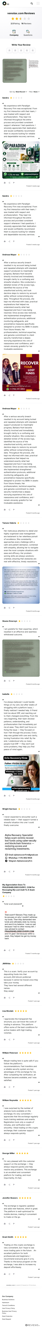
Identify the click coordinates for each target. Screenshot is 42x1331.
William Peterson (10, 1053)
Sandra (5, 98)
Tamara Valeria (9, 523)
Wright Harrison (9, 809)
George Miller (8, 1153)
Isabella (5, 694)
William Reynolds (10, 1100)
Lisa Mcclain (7, 1011)
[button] (31, 3)
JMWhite (6, 963)
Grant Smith (7, 1237)
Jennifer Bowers (10, 1198)
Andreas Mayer (9, 254)
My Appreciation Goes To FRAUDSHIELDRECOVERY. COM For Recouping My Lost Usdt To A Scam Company (18, 889)
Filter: (33, 92)
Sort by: (17, 92)
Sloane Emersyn (9, 621)
